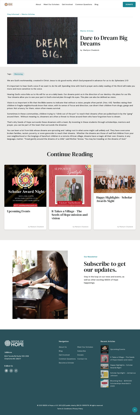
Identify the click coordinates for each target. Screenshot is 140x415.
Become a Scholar (66, 363)
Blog (96, 4)
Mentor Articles (28, 14)
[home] (8, 4)
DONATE (129, 4)
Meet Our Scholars (51, 4)
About (38, 4)
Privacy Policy (78, 409)
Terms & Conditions (64, 409)
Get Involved (67, 4)
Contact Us (82, 359)
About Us (63, 347)
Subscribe (81, 351)
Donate (80, 355)
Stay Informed (13, 14)
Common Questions (83, 4)
